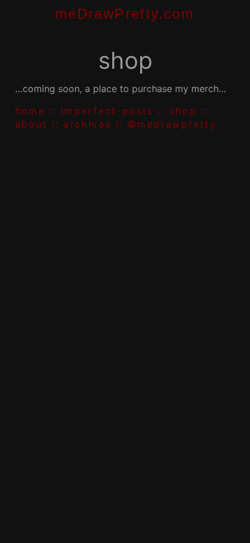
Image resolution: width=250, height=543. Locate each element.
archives (87, 124)
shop (183, 111)
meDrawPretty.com (124, 14)
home (30, 111)
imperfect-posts (107, 111)
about (31, 124)
